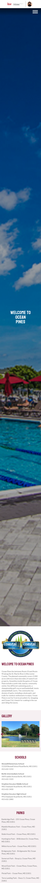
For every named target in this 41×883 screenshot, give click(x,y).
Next (38, 734)
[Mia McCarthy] (15, 4)
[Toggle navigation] (35, 11)
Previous (2, 734)
